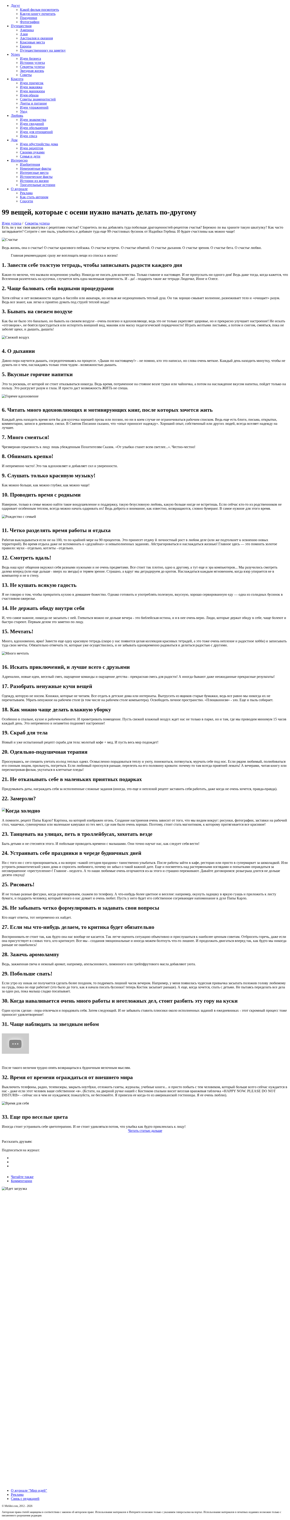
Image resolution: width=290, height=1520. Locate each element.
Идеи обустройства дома (39, 144)
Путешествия (21, 26)
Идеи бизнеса (30, 58)
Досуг (15, 5)
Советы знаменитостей (38, 99)
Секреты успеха (32, 67)
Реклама (26, 193)
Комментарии (21, 1181)
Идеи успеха (11, 223)
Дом (14, 140)
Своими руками (32, 152)
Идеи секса (28, 136)
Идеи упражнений (34, 107)
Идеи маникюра (32, 91)
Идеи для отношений (36, 132)
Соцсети (26, 201)
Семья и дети (30, 156)
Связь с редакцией (25, 1499)
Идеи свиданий (32, 124)
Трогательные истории (37, 185)
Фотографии (29, 22)
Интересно (19, 160)
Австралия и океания (36, 38)
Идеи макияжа (31, 87)
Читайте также (22, 1177)
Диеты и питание (33, 103)
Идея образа (29, 95)
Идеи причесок (32, 83)
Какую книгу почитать (38, 14)
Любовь (17, 115)
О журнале (19, 189)
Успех (15, 54)
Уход (23, 111)
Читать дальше (145, 1131)
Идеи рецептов (31, 148)
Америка (27, 30)
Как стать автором (34, 197)
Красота (17, 79)
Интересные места (34, 172)
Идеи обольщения (34, 128)
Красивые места (32, 42)
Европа (25, 46)
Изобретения (30, 164)
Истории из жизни (34, 181)
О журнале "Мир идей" (29, 1490)
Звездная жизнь (32, 71)
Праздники (28, 18)
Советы (26, 75)
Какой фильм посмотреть (39, 10)
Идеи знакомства (33, 120)
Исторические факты (36, 177)
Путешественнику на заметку (43, 50)
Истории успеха (32, 63)
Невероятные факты (35, 168)
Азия (24, 34)
